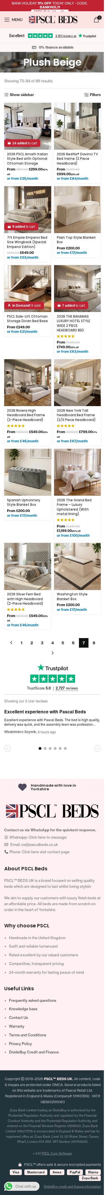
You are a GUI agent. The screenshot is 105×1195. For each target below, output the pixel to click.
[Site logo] (53, 19)
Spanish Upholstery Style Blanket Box (23, 502)
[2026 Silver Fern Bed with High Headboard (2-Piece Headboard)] (27, 566)
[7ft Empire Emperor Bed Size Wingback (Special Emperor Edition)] (27, 209)
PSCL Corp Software (57, 1153)
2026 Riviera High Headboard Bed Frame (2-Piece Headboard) (26, 415)
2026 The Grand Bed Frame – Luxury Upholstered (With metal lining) (74, 507)
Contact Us (18, 1017)
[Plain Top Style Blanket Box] (77, 209)
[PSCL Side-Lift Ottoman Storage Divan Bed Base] (27, 288)
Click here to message (48, 837)
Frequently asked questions (32, 1000)
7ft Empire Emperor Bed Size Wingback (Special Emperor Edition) (27, 242)
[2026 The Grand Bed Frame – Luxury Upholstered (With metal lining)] (77, 472)
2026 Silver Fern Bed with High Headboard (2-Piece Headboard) (25, 599)
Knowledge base (23, 1009)
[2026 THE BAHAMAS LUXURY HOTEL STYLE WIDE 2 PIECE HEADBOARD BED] (77, 288)
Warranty (16, 1026)
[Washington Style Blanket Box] (77, 566)
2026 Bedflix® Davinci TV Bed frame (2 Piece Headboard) (77, 159)
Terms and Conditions (27, 1035)
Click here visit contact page (46, 852)
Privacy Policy (20, 1043)
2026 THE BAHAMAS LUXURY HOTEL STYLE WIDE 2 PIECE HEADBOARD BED (73, 323)
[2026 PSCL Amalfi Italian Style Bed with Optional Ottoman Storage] (27, 126)
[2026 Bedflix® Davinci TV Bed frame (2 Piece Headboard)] (77, 126)
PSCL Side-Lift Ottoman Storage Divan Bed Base (27, 318)
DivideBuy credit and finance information (72, 1187)
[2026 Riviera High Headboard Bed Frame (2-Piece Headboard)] (27, 382)
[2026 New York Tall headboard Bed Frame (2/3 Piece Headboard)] (77, 382)
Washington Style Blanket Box (72, 596)
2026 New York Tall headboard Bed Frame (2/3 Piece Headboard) (76, 415)
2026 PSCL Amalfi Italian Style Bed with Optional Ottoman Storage (27, 159)
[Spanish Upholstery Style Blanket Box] (27, 472)
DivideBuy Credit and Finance (34, 1052)
